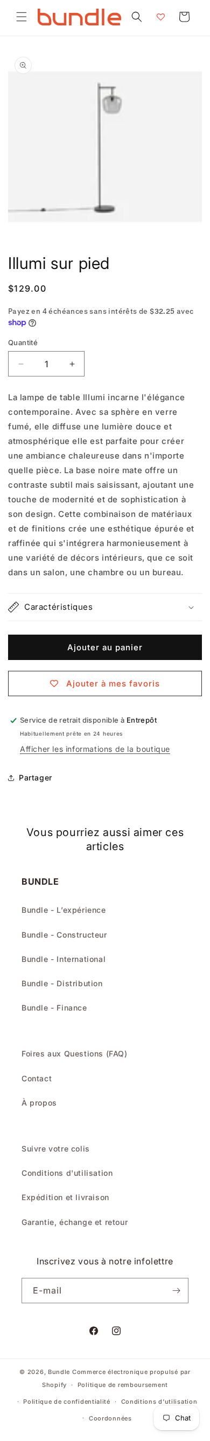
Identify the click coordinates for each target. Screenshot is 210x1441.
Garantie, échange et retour (75, 1222)
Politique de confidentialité (66, 1401)
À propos (39, 1102)
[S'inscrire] (176, 1290)
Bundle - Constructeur (64, 934)
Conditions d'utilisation (67, 1172)
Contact (37, 1078)
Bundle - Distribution (62, 983)
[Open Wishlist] (160, 17)
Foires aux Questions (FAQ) (75, 1053)
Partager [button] (35, 777)
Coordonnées (110, 1418)
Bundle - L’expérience (64, 909)
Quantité (23, 342)
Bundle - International (64, 959)
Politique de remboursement (123, 1385)
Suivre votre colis (56, 1148)
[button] (21, 17)
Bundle (59, 1372)
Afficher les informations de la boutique (95, 748)
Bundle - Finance (54, 1007)
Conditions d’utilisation (159, 1401)
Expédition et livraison (65, 1197)
